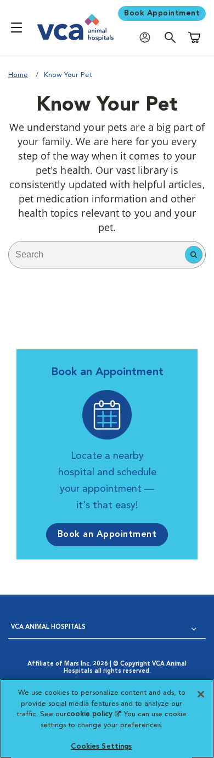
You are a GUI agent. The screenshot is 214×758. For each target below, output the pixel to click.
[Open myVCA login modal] (147, 37)
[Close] (201, 694)
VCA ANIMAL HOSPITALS (48, 627)
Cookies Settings (101, 746)
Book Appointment (162, 13)
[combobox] (97, 254)
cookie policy (93, 714)
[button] (193, 254)
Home (18, 75)
